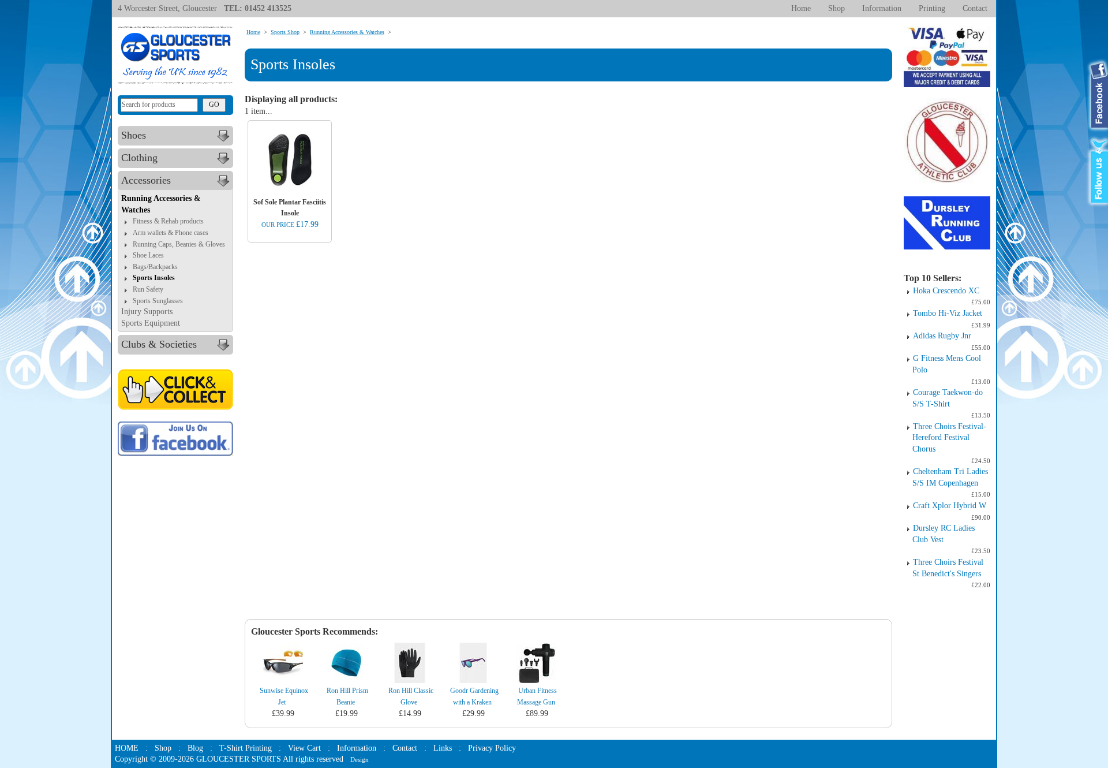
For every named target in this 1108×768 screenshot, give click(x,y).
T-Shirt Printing (245, 748)
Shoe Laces (148, 255)
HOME (126, 748)
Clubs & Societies (159, 344)
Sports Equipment (150, 323)
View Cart (304, 748)
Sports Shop (285, 32)
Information (881, 8)
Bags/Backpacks (155, 267)
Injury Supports (147, 311)
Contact (975, 8)
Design (359, 759)
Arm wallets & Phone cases (170, 233)
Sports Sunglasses (158, 301)
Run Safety (148, 289)
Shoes (133, 135)
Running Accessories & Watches (347, 32)
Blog (195, 748)
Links (442, 748)
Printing (932, 8)
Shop (836, 8)
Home (801, 8)
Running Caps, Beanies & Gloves (179, 244)
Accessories (146, 180)
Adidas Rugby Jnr (942, 335)
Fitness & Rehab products (168, 221)
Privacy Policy (492, 748)
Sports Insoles (154, 278)
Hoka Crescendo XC (946, 290)
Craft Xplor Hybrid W (949, 505)
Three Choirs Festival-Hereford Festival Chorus (949, 437)
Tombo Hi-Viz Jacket (947, 313)
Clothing (139, 157)
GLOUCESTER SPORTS (238, 759)
